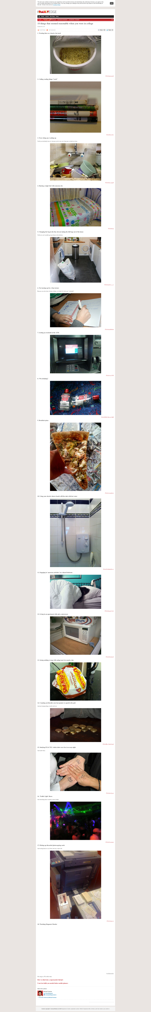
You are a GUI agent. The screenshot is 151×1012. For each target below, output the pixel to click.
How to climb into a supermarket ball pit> (50, 980)
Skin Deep (52, 16)
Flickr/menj (111, 228)
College (45, 19)
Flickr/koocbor (110, 135)
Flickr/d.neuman (110, 842)
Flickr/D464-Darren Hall (107, 417)
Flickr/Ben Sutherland (108, 744)
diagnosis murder (62, 19)
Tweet (110, 30)
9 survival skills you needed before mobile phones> (52, 983)
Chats (57, 16)
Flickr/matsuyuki (109, 76)
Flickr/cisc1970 (110, 375)
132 (52, 30)
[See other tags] (112, 20)
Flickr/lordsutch (110, 657)
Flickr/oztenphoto (109, 493)
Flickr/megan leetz (109, 611)
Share (102, 30)
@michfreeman (49, 993)
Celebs (42, 16)
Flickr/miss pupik (109, 182)
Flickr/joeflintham (109, 329)
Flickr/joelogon (110, 793)
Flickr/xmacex (110, 921)
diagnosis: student (74, 19)
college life (52, 19)
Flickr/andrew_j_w (109, 285)
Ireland (47, 16)
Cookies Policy (56, 4)
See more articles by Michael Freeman (47, 997)
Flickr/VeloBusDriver (108, 569)
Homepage (39, 17)
